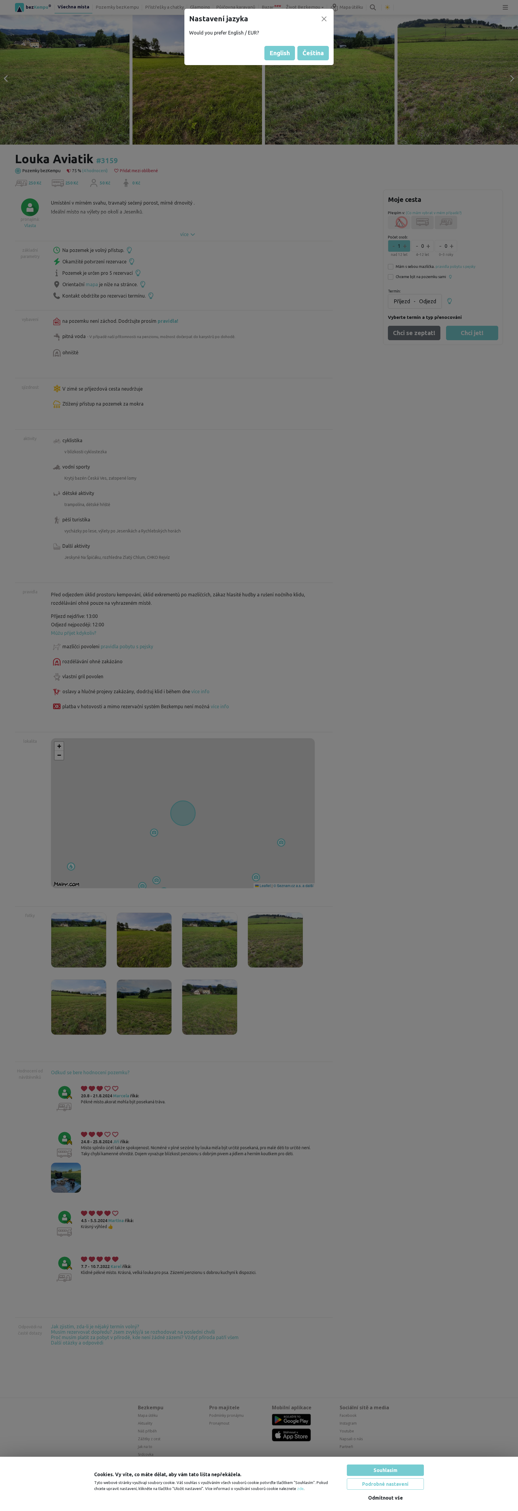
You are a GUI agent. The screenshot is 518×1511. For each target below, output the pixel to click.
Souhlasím (385, 1470)
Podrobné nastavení (385, 1484)
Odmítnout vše (385, 1498)
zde (300, 1488)
